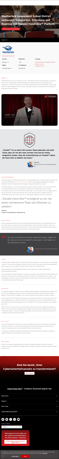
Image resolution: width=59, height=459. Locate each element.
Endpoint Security (39, 64)
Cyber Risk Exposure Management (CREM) (45, 62)
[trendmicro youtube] (18, 419)
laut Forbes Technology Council (22, 182)
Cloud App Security (39, 66)
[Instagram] (14, 419)
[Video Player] (29, 110)
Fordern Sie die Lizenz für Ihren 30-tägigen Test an (14, 441)
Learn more (44, 453)
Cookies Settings (15, 456)
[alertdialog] (29, 454)
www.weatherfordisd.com (8, 56)
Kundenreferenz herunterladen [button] (11, 29)
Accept (25, 456)
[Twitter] (10, 419)
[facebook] (6, 419)
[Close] (56, 452)
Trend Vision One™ (15, 389)
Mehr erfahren (29, 373)
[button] (29, 110)
